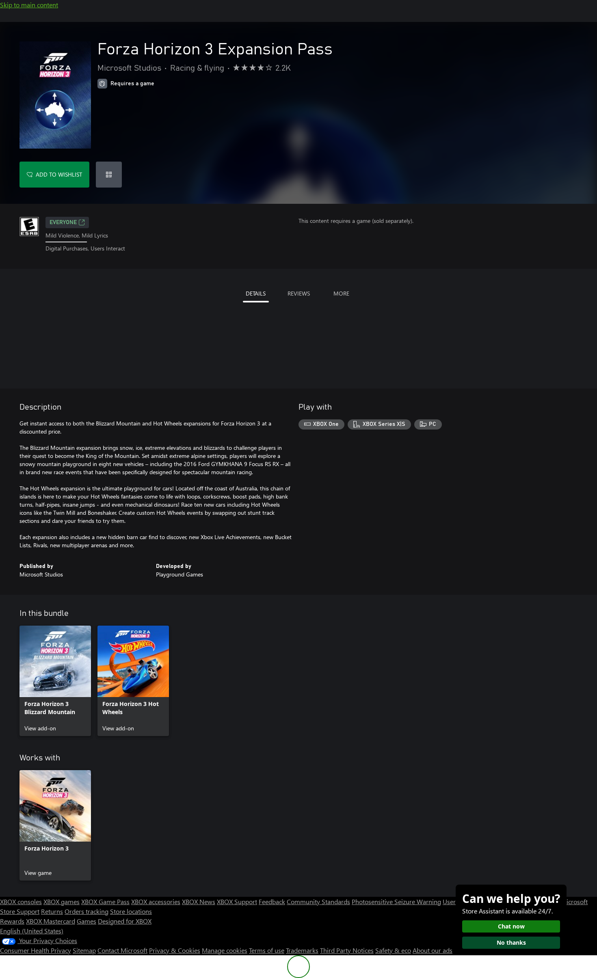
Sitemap (84, 950)
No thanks (511, 942)
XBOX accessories (155, 901)
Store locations (131, 911)
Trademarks (302, 950)
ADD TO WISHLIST (59, 174)
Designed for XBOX (124, 921)
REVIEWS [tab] (299, 293)
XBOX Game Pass (105, 901)
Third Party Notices (347, 950)
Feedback (272, 901)
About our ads (432, 950)
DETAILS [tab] (256, 293)
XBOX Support (237, 901)
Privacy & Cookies (174, 950)
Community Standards (318, 901)
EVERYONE (63, 222)
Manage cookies (224, 950)
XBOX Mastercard (50, 921)
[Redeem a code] (109, 175)
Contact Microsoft (122, 950)
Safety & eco (393, 950)
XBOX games (61, 901)
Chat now (511, 926)
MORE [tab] (341, 293)
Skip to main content (29, 4)
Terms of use (266, 950)
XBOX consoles (21, 901)
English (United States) (31, 930)
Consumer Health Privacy (35, 950)
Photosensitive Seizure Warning (396, 901)
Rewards (12, 921)
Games (86, 921)
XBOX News (198, 901)
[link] (55, 681)
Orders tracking (86, 911)
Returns (52, 911)
